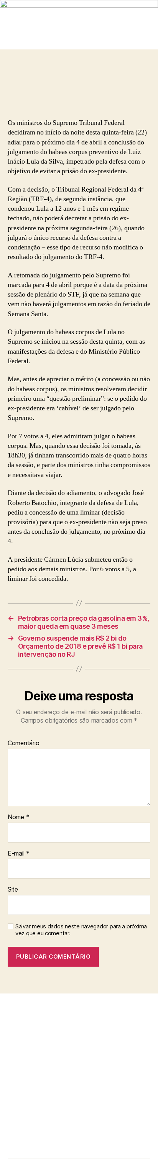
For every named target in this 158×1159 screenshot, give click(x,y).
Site (13, 889)
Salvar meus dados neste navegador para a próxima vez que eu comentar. (81, 930)
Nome (18, 817)
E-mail (19, 853)
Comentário (23, 743)
